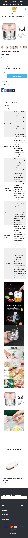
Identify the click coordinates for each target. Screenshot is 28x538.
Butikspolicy (4, 514)
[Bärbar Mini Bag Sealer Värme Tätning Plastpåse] (14, 466)
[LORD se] (14, 10)
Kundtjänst (4, 510)
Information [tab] (8, 97)
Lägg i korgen (18, 76)
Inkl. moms (13, 1)
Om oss (3, 505)
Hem (2, 16)
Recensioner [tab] (19, 97)
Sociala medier (5, 519)
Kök (6, 16)
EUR (21, 1)
